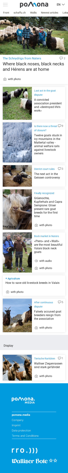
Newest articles (49, 12)
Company (17, 420)
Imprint (16, 425)
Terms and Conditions (25, 435)
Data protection (21, 430)
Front (6, 12)
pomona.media (21, 414)
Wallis (33, 12)
